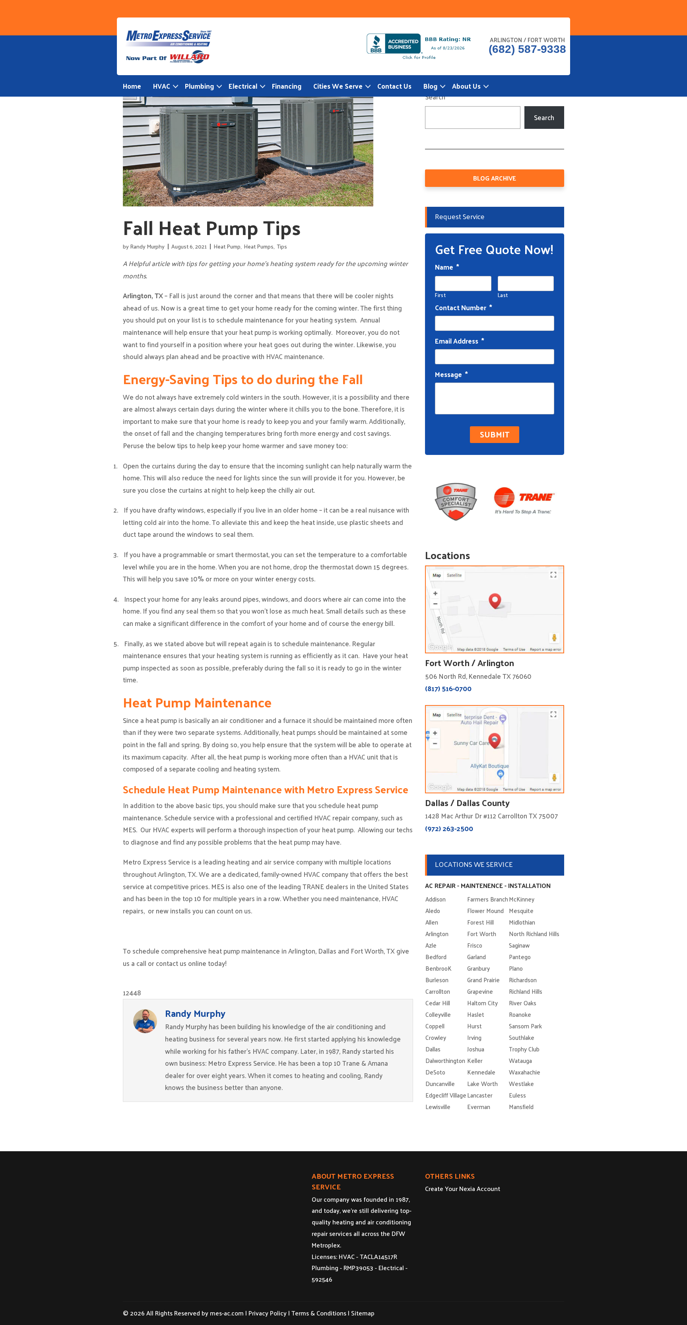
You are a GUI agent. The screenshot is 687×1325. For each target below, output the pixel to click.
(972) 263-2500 (449, 828)
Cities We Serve (338, 86)
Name (447, 266)
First (440, 294)
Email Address (459, 340)
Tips (282, 246)
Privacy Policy (267, 1313)
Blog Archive (494, 178)
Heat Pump (227, 246)
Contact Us (394, 86)
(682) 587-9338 (527, 49)
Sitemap (363, 1313)
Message (451, 374)
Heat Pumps (259, 246)
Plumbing (199, 86)
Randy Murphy (147, 246)
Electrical (243, 86)
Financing (286, 86)
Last (503, 294)
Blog (430, 86)
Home (132, 86)
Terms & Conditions (318, 1313)
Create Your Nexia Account (462, 1188)
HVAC (161, 86)
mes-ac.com (227, 1313)
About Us (466, 86)
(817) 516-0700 (448, 688)
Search (435, 97)
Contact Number (463, 307)
